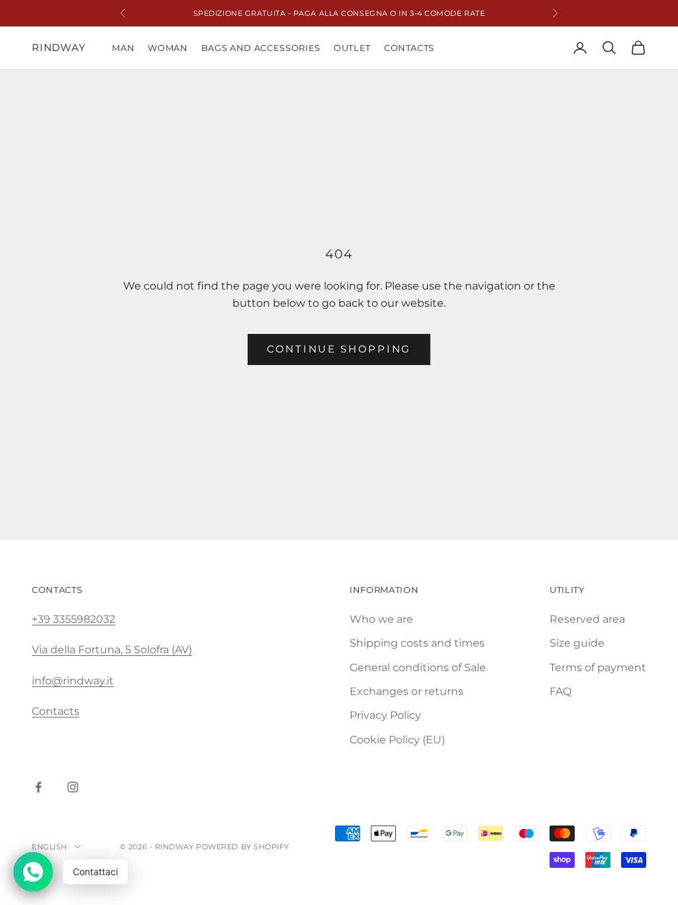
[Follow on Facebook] (38, 787)
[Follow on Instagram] (72, 787)
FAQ (560, 691)
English (50, 846)
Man (123, 47)
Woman (167, 47)
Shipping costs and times (417, 643)
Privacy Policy (385, 715)
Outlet (352, 47)
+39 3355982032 (73, 619)
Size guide (577, 643)
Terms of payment (598, 667)
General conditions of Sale (418, 667)
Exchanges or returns (406, 691)
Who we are (381, 619)
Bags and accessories (260, 47)
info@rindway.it (73, 680)
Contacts (409, 47)
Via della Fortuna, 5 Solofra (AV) (112, 649)
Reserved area (587, 619)
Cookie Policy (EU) (397, 739)
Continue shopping (339, 349)
